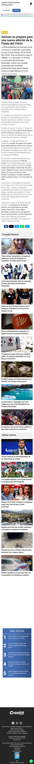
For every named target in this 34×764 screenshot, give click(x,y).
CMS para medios (14, 762)
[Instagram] (21, 723)
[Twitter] (17, 723)
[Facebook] (13, 723)
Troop (22, 762)
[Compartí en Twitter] (11, 226)
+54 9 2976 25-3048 (20, 738)
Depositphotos (17, 739)
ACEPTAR (16, 10)
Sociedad (4, 32)
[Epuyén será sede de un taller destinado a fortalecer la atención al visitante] (17, 517)
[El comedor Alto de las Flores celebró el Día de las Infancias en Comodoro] (17, 417)
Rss (17, 761)
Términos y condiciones (20, 743)
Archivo (29, 743)
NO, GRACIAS (6, 10)
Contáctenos (17, 748)
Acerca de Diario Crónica (17, 744)
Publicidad (17, 749)
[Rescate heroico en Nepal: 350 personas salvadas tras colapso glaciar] (17, 540)
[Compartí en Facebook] (6, 226)
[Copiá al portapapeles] (27, 226)
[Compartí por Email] (16, 226)
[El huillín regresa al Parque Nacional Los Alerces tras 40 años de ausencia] (17, 369)
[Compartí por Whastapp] (22, 226)
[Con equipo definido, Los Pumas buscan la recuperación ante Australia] (17, 470)
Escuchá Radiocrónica (8, 743)
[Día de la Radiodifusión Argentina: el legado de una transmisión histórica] (17, 321)
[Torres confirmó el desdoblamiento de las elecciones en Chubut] (17, 447)
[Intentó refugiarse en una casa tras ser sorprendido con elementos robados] (17, 563)
